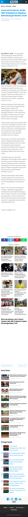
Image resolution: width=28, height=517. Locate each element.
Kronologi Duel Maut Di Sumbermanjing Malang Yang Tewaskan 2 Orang (7, 258)
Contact (11, 507)
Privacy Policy (20, 507)
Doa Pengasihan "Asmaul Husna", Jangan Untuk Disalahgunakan (17, 483)
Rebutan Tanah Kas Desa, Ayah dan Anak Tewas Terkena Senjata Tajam (20, 258)
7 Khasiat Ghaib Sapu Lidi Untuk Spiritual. (16, 426)
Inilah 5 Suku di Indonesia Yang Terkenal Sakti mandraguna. (18, 375)
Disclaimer (14, 509)
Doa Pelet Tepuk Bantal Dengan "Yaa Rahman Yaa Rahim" (17, 490)
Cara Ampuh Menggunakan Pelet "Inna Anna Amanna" (17, 448)
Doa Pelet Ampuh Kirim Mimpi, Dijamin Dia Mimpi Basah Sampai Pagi (17, 476)
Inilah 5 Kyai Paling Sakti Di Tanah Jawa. (17, 382)
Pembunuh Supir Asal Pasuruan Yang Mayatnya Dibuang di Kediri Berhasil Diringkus (7, 293)
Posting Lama (22, 365)
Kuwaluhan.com (17, 514)
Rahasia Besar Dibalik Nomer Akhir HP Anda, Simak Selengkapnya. (18, 434)
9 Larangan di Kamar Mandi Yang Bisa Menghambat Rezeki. (17, 419)
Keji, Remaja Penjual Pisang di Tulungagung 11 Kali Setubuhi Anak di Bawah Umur (20, 293)
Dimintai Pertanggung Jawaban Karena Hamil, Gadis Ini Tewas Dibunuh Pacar (20, 311)
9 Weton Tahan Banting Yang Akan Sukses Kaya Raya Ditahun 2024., (18, 412)
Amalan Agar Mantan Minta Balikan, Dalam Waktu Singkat (16, 469)
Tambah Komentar (5, 20)
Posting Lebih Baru (7, 365)
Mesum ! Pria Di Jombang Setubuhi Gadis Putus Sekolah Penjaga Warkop (20, 275)
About (5, 507)
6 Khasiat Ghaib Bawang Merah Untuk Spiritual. (18, 404)
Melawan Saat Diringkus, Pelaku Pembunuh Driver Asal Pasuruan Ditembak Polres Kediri (7, 311)
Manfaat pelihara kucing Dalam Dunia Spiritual (16, 390)
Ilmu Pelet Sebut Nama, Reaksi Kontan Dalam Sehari (16, 462)
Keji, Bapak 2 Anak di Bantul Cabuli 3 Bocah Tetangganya (7, 274)
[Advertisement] (14, 37)
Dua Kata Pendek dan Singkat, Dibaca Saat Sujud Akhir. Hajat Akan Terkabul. (18, 397)
